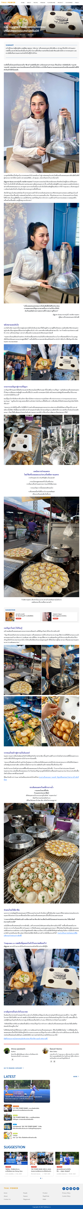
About (29, 2)
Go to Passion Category (13, 1068)
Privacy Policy (66, 1193)
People (36, 2)
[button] (40, 1178)
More (75, 1077)
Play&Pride (69, 2)
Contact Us (7, 1199)
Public (77, 2)
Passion (42, 2)
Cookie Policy (66, 1196)
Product (60, 2)
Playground (51, 2)
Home (22, 2)
